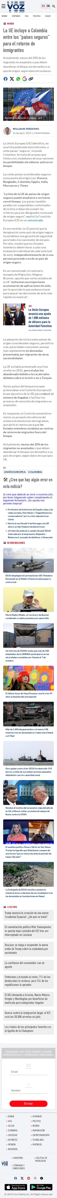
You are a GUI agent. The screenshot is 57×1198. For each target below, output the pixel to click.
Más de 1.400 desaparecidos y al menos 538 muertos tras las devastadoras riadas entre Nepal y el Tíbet (29, 732)
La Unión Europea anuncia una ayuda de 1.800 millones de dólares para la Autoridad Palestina (40, 318)
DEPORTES (12, 1140)
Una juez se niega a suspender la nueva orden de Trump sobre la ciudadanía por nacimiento (26, 949)
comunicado (35, 220)
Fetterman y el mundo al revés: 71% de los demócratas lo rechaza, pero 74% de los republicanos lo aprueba (27, 981)
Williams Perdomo (26, 128)
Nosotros (13, 1149)
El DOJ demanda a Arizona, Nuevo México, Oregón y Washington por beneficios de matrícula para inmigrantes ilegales (27, 999)
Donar (4, 16)
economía (12, 1130)
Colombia (35, 471)
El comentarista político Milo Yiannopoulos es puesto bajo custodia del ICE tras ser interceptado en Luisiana (28, 931)
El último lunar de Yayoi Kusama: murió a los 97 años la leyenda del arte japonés (29, 695)
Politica (36, 16)
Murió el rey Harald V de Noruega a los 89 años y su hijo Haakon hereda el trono (28, 525)
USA (26, 16)
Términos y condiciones (19, 1167)
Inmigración (39, 1130)
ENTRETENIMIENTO (41, 1135)
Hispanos (16, 16)
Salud (48, 16)
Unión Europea (14, 471)
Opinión (12, 1145)
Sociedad (12, 1135)
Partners (37, 1145)
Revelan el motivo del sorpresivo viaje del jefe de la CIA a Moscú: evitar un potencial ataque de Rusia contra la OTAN (29, 811)
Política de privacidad (41, 1160)
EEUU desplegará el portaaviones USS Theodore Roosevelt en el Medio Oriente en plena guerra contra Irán (29, 578)
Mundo (10, 24)
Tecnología (38, 1140)
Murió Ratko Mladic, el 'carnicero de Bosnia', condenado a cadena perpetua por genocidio (27, 616)
